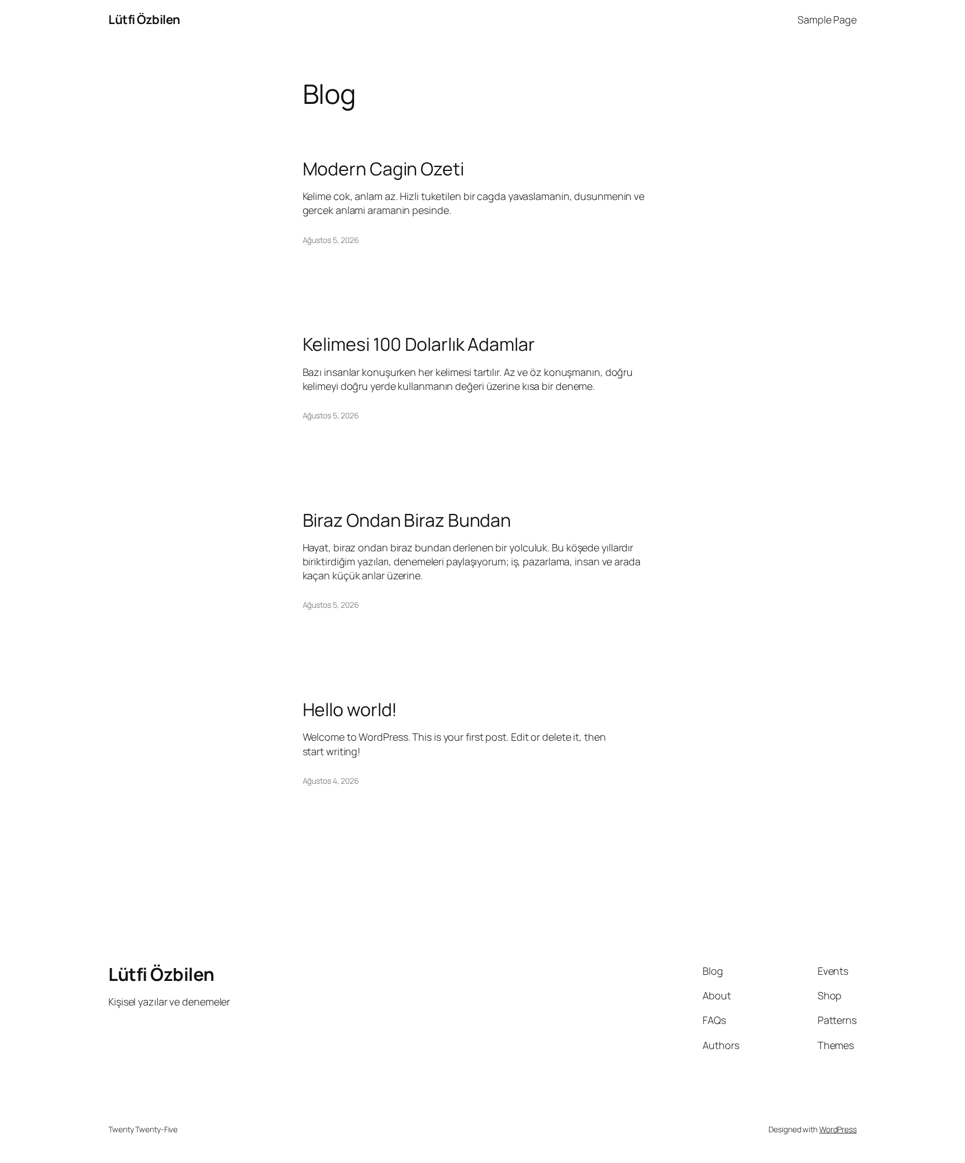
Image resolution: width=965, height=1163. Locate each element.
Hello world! (350, 709)
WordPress (838, 1129)
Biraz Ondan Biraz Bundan (407, 520)
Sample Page (827, 19)
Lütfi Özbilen (144, 19)
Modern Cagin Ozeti (383, 169)
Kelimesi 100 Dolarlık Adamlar (419, 344)
